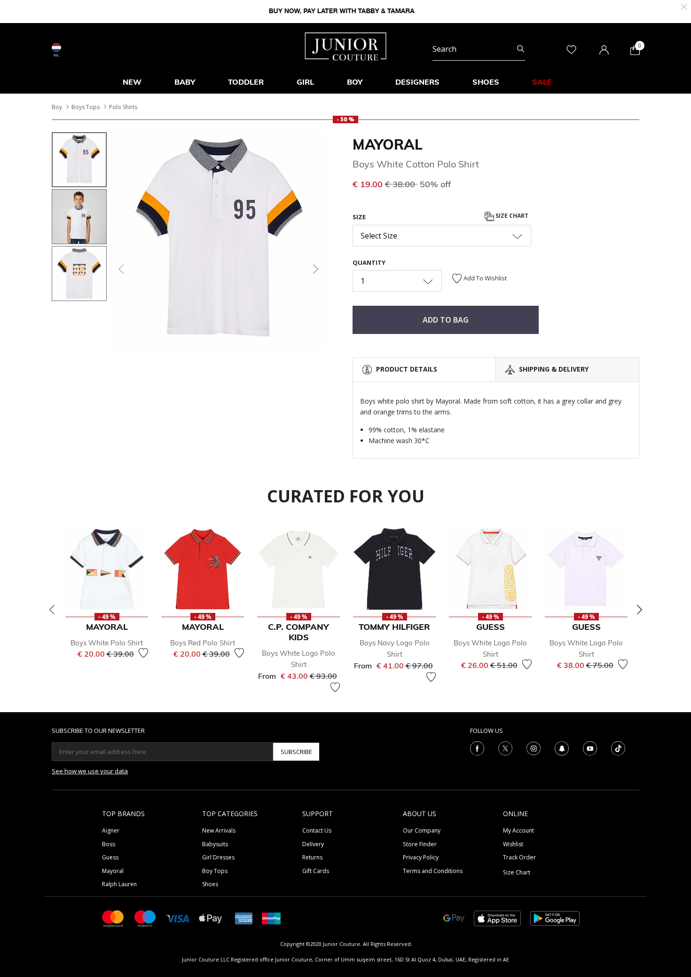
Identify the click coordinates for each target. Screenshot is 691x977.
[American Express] (244, 917)
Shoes (210, 884)
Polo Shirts (123, 107)
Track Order (519, 857)
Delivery (313, 844)
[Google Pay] (453, 917)
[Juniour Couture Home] (345, 45)
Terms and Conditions (433, 871)
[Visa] (177, 917)
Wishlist (513, 844)
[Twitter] (505, 748)
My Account (518, 830)
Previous (52, 610)
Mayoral (388, 144)
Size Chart (511, 216)
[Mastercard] (113, 917)
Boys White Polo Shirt (107, 642)
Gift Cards (315, 871)
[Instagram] (533, 748)
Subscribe (296, 751)
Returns (312, 857)
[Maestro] (145, 917)
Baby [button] (184, 82)
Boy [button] (354, 82)
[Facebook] (477, 748)
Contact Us (316, 830)
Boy (57, 107)
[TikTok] (618, 748)
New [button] (132, 82)
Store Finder (420, 844)
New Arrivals (219, 830)
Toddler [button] (246, 82)
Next (639, 610)
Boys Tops (85, 107)
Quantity (369, 262)
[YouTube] (590, 748)
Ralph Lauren (119, 884)
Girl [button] (305, 82)
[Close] (684, 5)
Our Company (421, 830)
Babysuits (215, 844)
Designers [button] (417, 82)
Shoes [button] (485, 82)
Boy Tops (215, 871)
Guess (110, 857)
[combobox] (478, 49)
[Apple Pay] (210, 917)
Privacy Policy (421, 857)
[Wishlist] (143, 653)
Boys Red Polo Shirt (202, 642)
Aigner (110, 830)
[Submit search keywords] (520, 49)
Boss (108, 844)
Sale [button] (542, 82)
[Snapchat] (562, 748)
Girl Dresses (218, 857)
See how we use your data (90, 771)
